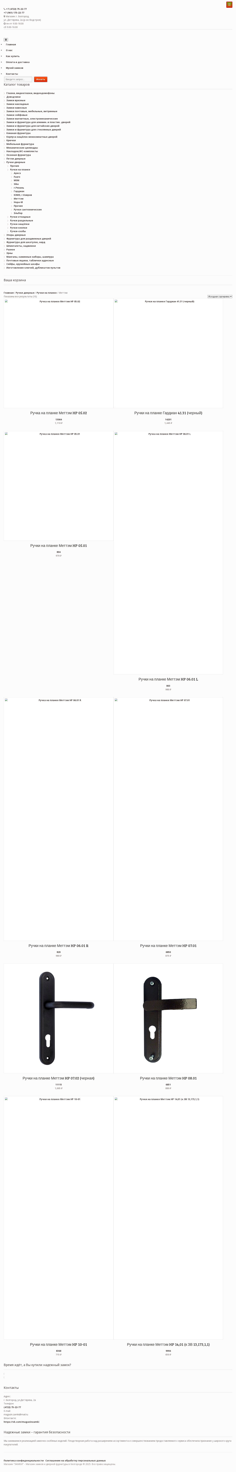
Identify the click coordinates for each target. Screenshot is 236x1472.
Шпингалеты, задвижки (21, 245)
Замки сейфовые (16, 114)
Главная (11, 44)
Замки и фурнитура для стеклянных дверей (33, 129)
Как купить (13, 56)
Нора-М (18, 202)
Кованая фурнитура (18, 133)
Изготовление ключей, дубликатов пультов (33, 267)
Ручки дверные (15, 162)
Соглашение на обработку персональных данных (75, 1460)
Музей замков (14, 67)
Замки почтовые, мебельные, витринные (31, 111)
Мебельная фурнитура (20, 144)
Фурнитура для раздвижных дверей (28, 238)
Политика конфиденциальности (24, 1460)
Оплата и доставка (18, 62)
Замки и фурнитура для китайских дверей (32, 125)
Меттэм (18, 198)
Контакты (12, 73)
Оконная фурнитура (18, 154)
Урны (9, 253)
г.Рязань (19, 187)
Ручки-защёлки (19, 223)
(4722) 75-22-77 (12, 1407)
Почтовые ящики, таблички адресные (30, 260)
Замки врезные (15, 100)
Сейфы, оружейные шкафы (23, 263)
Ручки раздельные (21, 220)
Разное (10, 249)
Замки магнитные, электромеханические (32, 118)
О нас (9, 50)
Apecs (17, 173)
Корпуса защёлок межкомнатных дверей (31, 136)
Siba (16, 184)
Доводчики (13, 96)
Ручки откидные (20, 216)
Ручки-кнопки (18, 227)
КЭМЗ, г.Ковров (23, 194)
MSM (16, 180)
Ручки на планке (20, 169)
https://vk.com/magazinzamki (21, 1421)
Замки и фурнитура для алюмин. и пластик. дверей (38, 122)
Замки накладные (17, 104)
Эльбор (18, 213)
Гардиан (19, 191)
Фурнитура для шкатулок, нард (25, 242)
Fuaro (17, 176)
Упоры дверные (16, 234)
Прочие (14, 165)
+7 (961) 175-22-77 (14, 12)
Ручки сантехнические (28, 209)
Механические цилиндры (22, 147)
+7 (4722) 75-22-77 (16, 8)
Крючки (11, 140)
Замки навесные (16, 107)
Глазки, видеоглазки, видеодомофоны (30, 93)
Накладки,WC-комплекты (22, 151)
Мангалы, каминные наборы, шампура (30, 256)
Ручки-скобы (18, 231)
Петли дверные (16, 158)
